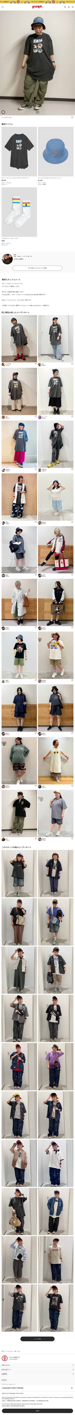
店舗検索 (4, 1374)
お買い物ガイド (6, 1369)
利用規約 (4, 1380)
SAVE (37, 1411)
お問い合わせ (5, 1365)
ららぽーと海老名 (18, 259)
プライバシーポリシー (8, 1384)
